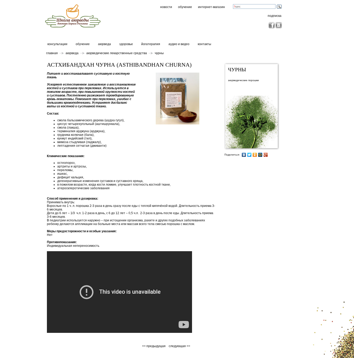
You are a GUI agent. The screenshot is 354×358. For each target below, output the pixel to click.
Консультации (57, 44)
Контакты (204, 44)
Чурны (159, 53)
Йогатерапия (150, 44)
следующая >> (179, 346)
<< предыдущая (154, 346)
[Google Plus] (265, 154)
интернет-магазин (211, 7)
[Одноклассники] (255, 154)
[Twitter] (249, 154)
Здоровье (126, 44)
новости (166, 7)
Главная (52, 53)
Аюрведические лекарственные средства (116, 53)
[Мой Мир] (260, 154)
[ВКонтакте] (244, 154)
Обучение (83, 44)
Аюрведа (104, 44)
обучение (185, 7)
